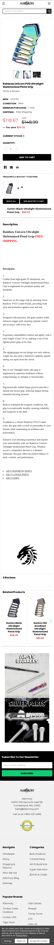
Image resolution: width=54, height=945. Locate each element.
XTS (30, 919)
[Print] (17, 167)
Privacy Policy (21, 935)
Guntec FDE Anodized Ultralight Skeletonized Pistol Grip (40, 628)
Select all (11, 201)
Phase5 (32, 908)
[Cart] (50, 3)
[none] (27, 44)
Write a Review (11, 91)
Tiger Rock (9, 922)
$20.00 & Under (38, 874)
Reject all (21, 941)
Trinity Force (35, 913)
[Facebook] (5, 167)
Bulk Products (38, 854)
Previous (3, 621)
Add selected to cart (33, 201)
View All (32, 924)
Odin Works (34, 903)
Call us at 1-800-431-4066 (27, 814)
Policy (6, 859)
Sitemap (7, 883)
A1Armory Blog (11, 878)
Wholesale (9, 854)
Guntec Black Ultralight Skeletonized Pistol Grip (14, 627)
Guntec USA (9, 917)
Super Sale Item (39, 869)
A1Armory (8, 903)
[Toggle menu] (3, 3)
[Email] (11, 167)
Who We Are (10, 873)
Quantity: (9, 142)
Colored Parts (37, 859)
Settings (8, 941)
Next (50, 621)
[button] (27, 675)
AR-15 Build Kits (38, 864)
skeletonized (13, 352)
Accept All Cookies (38, 941)
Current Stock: (13, 136)
